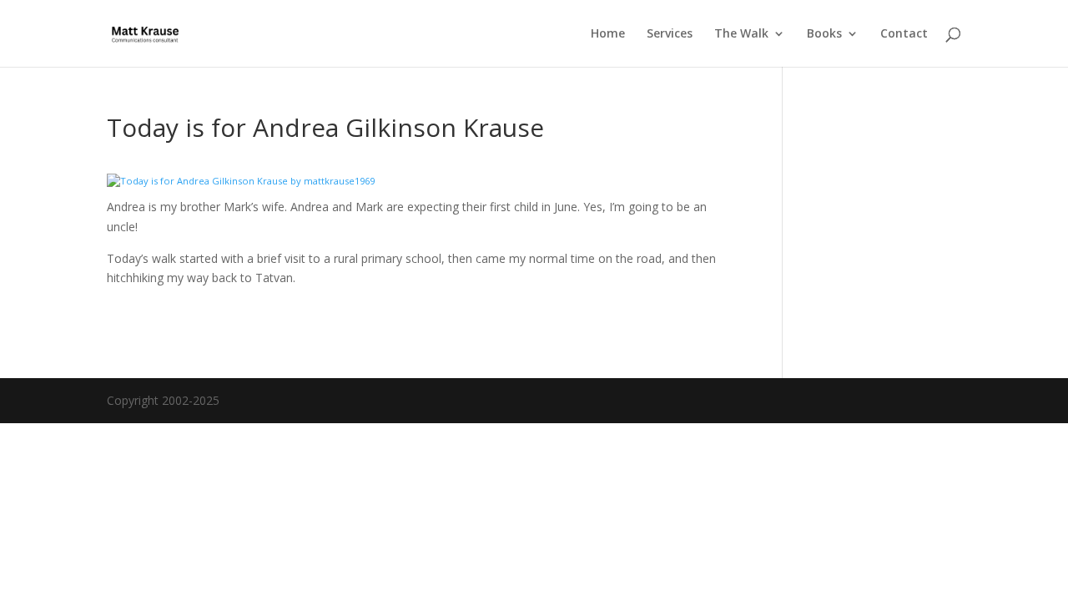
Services (670, 34)
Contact (904, 34)
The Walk (741, 34)
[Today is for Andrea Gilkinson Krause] (241, 180)
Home (608, 34)
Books (824, 34)
